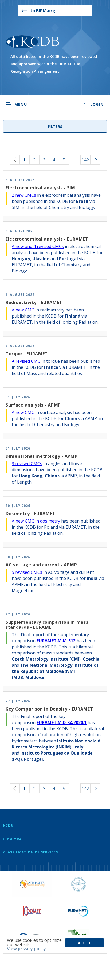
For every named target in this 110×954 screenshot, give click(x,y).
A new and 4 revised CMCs (38, 246)
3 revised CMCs (27, 464)
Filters (55, 126)
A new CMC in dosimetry (36, 521)
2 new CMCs (24, 195)
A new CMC (23, 310)
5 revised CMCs (27, 572)
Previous (15, 160)
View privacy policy (26, 949)
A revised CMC (26, 361)
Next (95, 160)
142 (85, 160)
